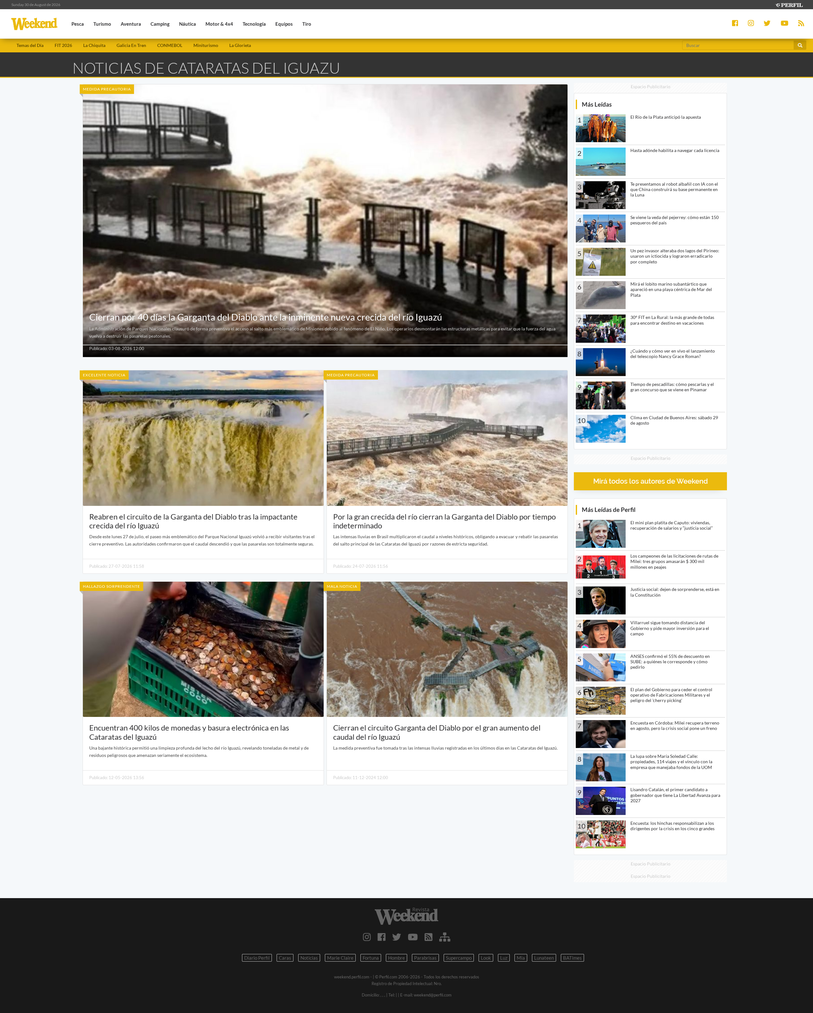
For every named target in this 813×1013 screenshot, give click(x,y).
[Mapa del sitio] (444, 936)
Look (486, 958)
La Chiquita (94, 45)
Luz (503, 958)
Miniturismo (205, 45)
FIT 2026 (63, 45)
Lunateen (544, 958)
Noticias (309, 958)
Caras (285, 958)
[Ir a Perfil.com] (789, 4)
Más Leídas (597, 104)
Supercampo (459, 958)
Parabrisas (425, 958)
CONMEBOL (169, 45)
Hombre (396, 958)
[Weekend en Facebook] (382, 936)
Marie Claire (340, 958)
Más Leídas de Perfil (608, 509)
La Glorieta (240, 45)
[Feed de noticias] (429, 936)
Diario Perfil (257, 958)
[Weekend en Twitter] (396, 936)
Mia (521, 958)
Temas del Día (30, 45)
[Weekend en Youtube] (413, 936)
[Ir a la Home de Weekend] (406, 916)
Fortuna (371, 958)
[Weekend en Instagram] (367, 936)
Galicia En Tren (131, 45)
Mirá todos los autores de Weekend (650, 481)
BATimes (572, 958)
